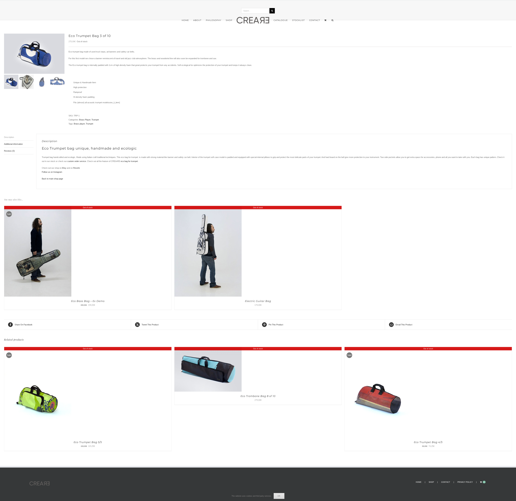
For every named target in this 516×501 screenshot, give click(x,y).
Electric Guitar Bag (258, 301)
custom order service (76, 161)
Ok (279, 496)
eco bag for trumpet (129, 161)
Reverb (76, 168)
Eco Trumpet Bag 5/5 (88, 442)
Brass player (79, 124)
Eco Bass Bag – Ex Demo (88, 301)
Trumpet (95, 120)
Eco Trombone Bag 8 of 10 (258, 396)
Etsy (64, 168)
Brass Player (84, 120)
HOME (418, 482)
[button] (327, 20)
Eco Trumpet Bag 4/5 (428, 442)
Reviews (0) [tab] (9, 151)
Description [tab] (9, 137)
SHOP (431, 482)
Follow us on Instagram (52, 172)
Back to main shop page (52, 179)
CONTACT (445, 482)
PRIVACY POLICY (465, 482)
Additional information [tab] (13, 144)
